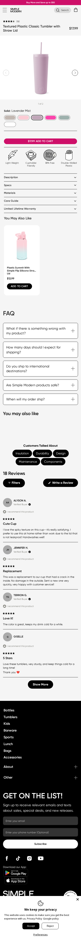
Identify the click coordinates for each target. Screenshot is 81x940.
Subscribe (40, 844)
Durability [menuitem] (42, 453)
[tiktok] (18, 858)
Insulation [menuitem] (22, 453)
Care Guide (11, 200)
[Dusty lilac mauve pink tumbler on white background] (40, 68)
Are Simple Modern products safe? (32, 385)
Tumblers (10, 717)
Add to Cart (19, 286)
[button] (11, 21)
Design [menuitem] (61, 453)
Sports (9, 737)
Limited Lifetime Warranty (20, 208)
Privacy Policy (34, 918)
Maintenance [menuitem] (28, 461)
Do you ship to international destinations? (27, 368)
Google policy (51, 918)
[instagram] (29, 858)
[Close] (77, 899)
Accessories (13, 757)
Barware (10, 730)
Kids (7, 724)
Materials (9, 193)
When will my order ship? (25, 399)
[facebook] (7, 858)
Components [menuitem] (53, 461)
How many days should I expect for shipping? (33, 349)
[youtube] (40, 858)
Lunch (8, 744)
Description (11, 177)
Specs (7, 185)
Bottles (9, 710)
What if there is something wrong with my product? (36, 330)
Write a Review (64, 484)
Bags (7, 751)
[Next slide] (75, 73)
